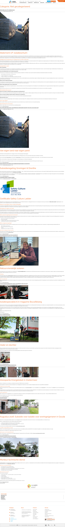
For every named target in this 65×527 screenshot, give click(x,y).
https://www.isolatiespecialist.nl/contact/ (39, 433)
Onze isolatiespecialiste (5, 314)
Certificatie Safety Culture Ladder (7, 177)
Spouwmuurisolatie (23, 2)
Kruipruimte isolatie (35, 512)
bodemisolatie (33, 173)
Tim (12, 11)
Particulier (20, 1)
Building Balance (18, 157)
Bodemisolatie (36, 2)
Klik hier (1, 310)
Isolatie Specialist (13, 178)
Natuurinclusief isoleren (48, 513)
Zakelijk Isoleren (47, 509)
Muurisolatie (34, 513)
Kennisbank (46, 511)
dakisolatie (25, 173)
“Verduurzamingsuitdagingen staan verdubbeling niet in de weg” (14, 283)
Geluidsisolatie (3, 498)
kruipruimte (43, 387)
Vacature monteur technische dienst (8, 435)
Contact (54, 2)
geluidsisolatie (38, 173)
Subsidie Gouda (3, 397)
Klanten (34, 485)
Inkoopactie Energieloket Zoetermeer (8, 365)
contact (4, 174)
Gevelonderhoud (48, 2)
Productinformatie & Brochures (49, 515)
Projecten (28, 1)
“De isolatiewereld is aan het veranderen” (9, 235)
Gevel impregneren (35, 518)
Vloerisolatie (30, 2)
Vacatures (39, 1)
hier (15, 159)
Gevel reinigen (35, 517)
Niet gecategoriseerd (6, 106)
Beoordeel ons (33, 487)
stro (13, 153)
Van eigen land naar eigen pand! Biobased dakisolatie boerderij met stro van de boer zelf (19, 107)
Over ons (26, 1)
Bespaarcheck (36, 1)
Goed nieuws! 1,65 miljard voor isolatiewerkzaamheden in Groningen (15, 163)
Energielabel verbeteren (48, 510)
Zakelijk (23, 1)
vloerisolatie (29, 173)
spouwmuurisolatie (21, 173)
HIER (54, 387)
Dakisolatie (42, 2)
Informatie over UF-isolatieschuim (7, 9)
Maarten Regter (9, 157)
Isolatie (34, 515)
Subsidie (48, 1)
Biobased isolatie (32, 1)
